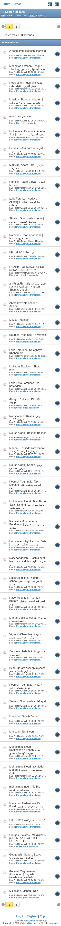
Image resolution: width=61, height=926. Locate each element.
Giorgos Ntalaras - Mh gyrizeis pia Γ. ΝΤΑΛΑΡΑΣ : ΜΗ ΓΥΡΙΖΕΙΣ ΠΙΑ (27, 838)
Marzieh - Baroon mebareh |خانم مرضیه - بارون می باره (26, 101)
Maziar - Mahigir (19, 319)
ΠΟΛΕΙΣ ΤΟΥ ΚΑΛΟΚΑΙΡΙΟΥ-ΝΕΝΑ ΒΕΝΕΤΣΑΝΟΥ (27, 268)
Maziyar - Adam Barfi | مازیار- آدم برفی (26, 167)
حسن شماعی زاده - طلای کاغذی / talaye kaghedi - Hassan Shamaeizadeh (27, 286)
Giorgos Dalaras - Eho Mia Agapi (25, 401)
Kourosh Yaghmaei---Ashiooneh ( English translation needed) (22, 874)
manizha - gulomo (20, 116)
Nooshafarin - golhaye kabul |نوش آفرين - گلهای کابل (27, 84)
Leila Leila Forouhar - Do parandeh (24, 384)
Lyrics (17, 4)
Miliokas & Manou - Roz (23, 890)
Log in (20, 916)
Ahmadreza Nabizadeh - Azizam (24, 305)
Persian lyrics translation (28, 58)
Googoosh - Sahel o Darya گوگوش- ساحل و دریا (25, 856)
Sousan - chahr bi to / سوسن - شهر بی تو (27, 653)
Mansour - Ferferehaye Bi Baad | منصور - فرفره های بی (26, 805)
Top (42, 916)
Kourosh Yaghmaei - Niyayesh (27, 334)
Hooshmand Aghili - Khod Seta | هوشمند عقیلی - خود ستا (27, 543)
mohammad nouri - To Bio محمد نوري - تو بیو (24, 788)
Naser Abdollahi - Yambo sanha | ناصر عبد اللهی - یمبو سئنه (25, 581)
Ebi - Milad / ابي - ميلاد (22, 252)
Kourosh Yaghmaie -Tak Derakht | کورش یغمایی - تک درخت (25, 484)
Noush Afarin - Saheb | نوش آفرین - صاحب (26, 467)
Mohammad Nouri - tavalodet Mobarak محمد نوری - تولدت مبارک (26, 769)
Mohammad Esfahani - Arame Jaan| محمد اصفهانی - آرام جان (27, 133)
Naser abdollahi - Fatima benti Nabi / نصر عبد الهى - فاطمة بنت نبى (27, 561)
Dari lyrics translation (26, 123)
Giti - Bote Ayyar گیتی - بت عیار (27, 820)
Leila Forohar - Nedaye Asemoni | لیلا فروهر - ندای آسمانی (24, 201)
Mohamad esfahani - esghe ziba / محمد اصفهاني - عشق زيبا (27, 68)
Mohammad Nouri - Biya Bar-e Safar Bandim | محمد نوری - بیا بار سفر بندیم (27, 504)
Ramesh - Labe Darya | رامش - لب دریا (27, 183)
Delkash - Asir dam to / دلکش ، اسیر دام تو (27, 150)
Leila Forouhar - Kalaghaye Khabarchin (25, 351)
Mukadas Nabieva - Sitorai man (25, 368)
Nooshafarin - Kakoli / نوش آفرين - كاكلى (25, 418)
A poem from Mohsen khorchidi (27, 50)
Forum (6, 4)
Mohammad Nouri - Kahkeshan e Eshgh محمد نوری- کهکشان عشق (24, 750)
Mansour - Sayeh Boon (23, 716)
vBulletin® (30, 921)
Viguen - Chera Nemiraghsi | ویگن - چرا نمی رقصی (26, 636)
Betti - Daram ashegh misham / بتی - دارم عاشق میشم (27, 670)
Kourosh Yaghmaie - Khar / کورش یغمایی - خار (25, 686)
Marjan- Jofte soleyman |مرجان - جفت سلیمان (27, 619)
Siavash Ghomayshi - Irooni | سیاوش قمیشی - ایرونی (26, 220)
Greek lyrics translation (27, 275)
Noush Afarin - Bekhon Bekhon (27, 433)
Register (32, 916)
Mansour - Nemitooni (21, 731)
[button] (9, 26)
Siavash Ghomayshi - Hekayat (27, 701)
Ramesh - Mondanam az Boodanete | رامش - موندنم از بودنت (26, 524)
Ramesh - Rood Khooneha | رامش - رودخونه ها (26, 237)
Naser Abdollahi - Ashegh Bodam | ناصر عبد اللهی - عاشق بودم (27, 601)
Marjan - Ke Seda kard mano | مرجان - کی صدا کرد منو (27, 450)
